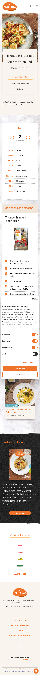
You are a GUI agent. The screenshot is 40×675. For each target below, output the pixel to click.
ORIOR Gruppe (27, 660)
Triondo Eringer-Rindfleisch (15, 219)
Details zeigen (28, 362)
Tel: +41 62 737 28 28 (13, 606)
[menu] (37, 6)
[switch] (35, 341)
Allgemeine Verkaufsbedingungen (20, 635)
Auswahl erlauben (20, 375)
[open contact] (36, 671)
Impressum (20, 630)
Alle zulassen (20, 369)
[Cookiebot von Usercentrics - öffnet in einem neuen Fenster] (29, 299)
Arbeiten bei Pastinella (20, 620)
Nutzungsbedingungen (25, 671)
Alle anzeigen (20, 574)
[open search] (31, 6)
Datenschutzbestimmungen (20, 625)
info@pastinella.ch (28, 606)
